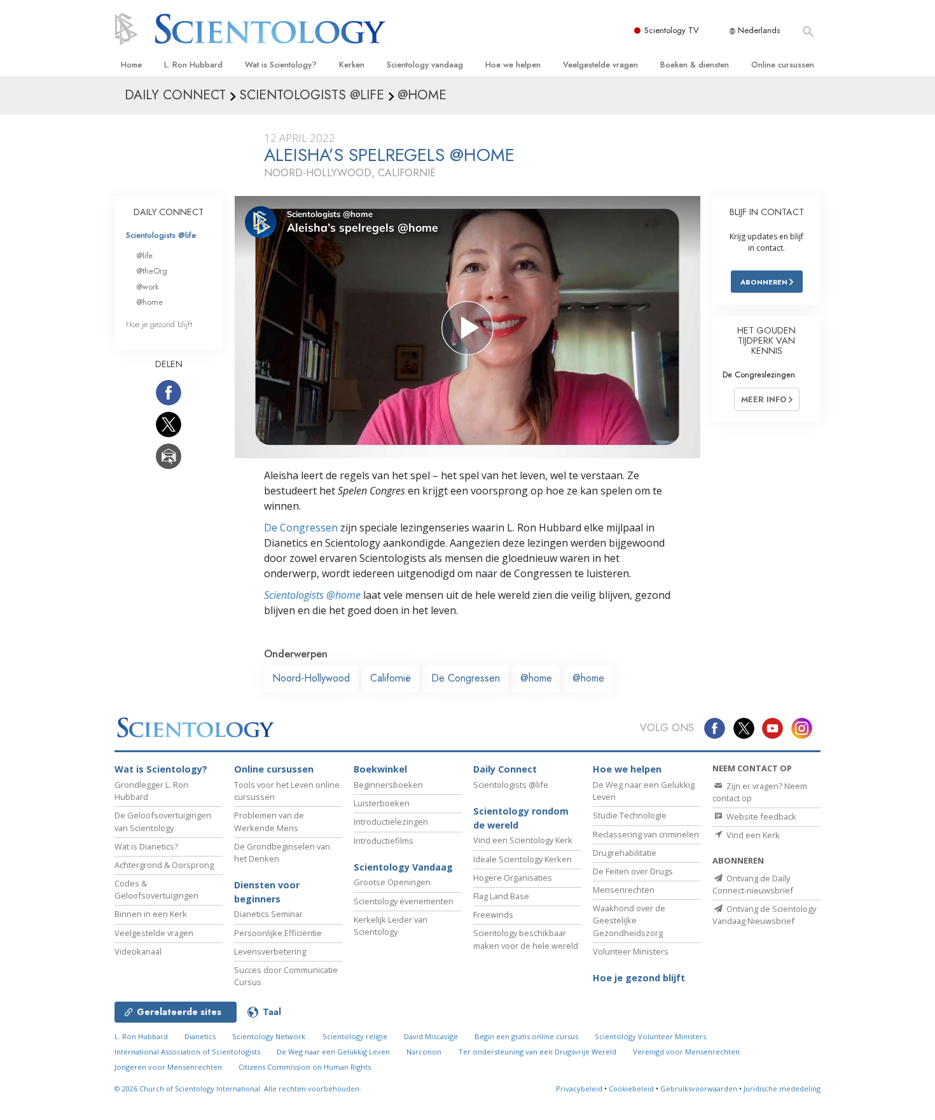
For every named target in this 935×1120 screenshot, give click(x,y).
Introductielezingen (391, 821)
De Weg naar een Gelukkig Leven (333, 1051)
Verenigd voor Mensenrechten (686, 1051)
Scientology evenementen (404, 901)
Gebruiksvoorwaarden (698, 1088)
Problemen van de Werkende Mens (269, 821)
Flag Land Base (501, 896)
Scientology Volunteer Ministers (650, 1036)
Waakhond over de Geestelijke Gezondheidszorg (629, 920)
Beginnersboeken (388, 784)
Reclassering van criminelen (646, 834)
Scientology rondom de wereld (521, 818)
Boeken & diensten (694, 65)
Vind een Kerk (752, 835)
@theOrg (151, 271)
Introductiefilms (383, 840)
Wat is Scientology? (281, 65)
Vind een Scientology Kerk (522, 840)
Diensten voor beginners (267, 892)
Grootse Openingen (392, 882)
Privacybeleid (579, 1088)
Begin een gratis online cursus (526, 1036)
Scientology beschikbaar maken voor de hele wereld (525, 939)
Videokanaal (138, 951)
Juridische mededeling (782, 1088)
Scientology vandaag (425, 65)
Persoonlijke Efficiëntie (278, 933)
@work (147, 287)
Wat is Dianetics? (146, 846)
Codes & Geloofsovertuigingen (156, 889)
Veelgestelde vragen (600, 65)
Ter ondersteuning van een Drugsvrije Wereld (537, 1051)
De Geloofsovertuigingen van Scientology (162, 821)
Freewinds (493, 914)
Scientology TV (671, 30)
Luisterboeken (382, 803)
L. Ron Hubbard (193, 65)
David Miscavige (431, 1036)
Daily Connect (505, 769)
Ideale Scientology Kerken (522, 859)
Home (131, 65)
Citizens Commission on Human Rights (305, 1067)
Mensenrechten (623, 889)
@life (144, 255)
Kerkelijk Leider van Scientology (390, 925)
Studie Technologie (630, 815)
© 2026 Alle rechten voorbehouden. (237, 1088)
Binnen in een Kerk (150, 914)
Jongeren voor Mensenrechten (168, 1067)
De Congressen (301, 528)
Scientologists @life (161, 235)
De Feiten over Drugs (633, 871)
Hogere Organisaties (512, 877)
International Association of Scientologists (187, 1051)
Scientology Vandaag (403, 867)
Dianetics (200, 1036)
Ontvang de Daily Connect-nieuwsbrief (752, 884)
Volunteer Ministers (630, 951)
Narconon (423, 1051)
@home (536, 678)
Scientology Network (268, 1036)
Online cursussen (782, 65)
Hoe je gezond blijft (159, 324)
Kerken (351, 65)
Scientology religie (354, 1036)
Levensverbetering (270, 951)
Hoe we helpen (513, 65)
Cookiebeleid (631, 1088)
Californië (390, 678)
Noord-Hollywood (311, 678)
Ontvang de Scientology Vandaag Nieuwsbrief (764, 915)
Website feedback (760, 816)
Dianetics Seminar (268, 914)
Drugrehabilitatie (624, 852)
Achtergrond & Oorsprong (164, 865)
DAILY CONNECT (169, 212)
